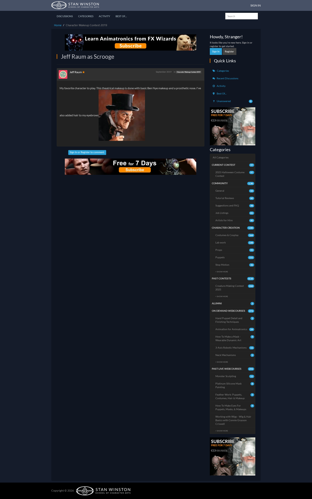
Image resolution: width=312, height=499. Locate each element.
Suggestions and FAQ (234, 205)
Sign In (255, 5)
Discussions (65, 16)
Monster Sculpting (234, 376)
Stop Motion (234, 264)
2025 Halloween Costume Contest (234, 174)
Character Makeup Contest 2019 (188, 72)
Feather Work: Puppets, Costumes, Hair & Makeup (234, 396)
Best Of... (121, 16)
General (234, 190)
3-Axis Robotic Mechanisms (234, 347)
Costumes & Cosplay (234, 235)
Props (234, 249)
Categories (85, 16)
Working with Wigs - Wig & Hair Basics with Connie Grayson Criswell (233, 420)
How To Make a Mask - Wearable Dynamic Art (234, 338)
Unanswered (234, 101)
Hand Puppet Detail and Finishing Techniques (234, 320)
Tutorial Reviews (234, 198)
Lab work (234, 242)
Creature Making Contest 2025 (234, 287)
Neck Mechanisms (234, 355)
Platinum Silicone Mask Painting (234, 385)
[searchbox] (241, 16)
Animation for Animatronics (234, 329)
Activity (104, 16)
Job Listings (234, 212)
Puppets (234, 257)
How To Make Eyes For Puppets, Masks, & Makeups (234, 407)
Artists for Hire (234, 220)
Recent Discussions (227, 78)
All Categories (221, 157)
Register (85, 152)
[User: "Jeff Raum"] (64, 74)
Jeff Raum (76, 72)
